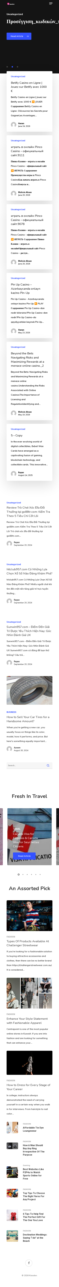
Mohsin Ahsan (25, 192)
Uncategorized (18, 76)
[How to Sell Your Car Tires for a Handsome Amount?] (29, 690)
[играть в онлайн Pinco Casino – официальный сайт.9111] (29, 168)
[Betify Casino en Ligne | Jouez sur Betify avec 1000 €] (29, 101)
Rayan (21, 472)
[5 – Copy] (29, 452)
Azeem (17, 748)
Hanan (21, 123)
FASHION (11, 937)
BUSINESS (11, 712)
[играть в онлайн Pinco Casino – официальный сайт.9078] (29, 236)
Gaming (26, 1165)
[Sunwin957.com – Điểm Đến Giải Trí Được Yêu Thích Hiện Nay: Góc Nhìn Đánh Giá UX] (29, 644)
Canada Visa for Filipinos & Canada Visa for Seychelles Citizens (26, 840)
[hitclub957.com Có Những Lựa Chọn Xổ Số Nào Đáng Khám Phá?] (29, 584)
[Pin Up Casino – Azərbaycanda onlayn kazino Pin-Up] (29, 305)
